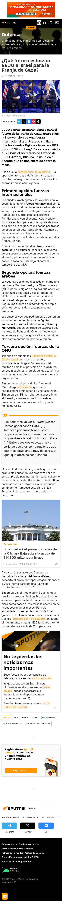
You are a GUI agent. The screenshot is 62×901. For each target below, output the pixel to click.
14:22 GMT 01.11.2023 (12, 76)
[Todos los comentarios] (5, 896)
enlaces (46, 678)
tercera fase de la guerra (34, 172)
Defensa (6, 717)
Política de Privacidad (12, 852)
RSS (36, 857)
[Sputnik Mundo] (9, 23)
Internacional (30, 817)
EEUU (16, 717)
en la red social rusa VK (26, 705)
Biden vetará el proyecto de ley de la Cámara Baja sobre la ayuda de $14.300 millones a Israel (30, 553)
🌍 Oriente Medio (48, 717)
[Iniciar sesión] (44, 22)
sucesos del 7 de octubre (29, 618)
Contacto (29, 848)
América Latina (10, 817)
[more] (57, 460)
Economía (10, 544)
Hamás (25, 717)
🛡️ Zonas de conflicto (12, 723)
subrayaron (24, 387)
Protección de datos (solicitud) (17, 857)
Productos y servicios (12, 848)
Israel (34, 717)
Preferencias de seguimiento (16, 861)
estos (35, 678)
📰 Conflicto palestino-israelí (37, 723)
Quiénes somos (9, 844)
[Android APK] (11, 870)
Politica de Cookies (34, 852)
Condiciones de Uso (29, 844)
